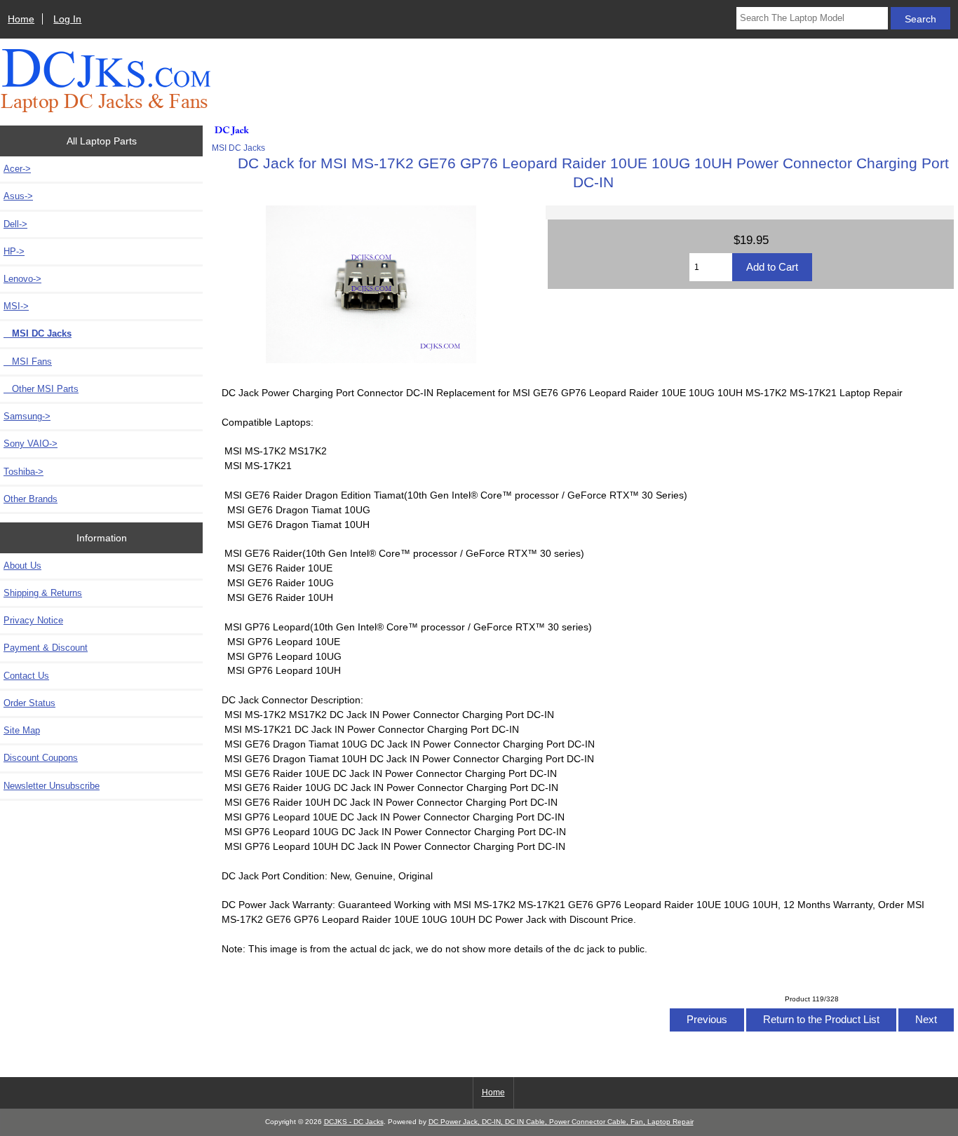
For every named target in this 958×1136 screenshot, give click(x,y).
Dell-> (15, 224)
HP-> (14, 251)
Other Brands (31, 499)
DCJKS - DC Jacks (354, 1121)
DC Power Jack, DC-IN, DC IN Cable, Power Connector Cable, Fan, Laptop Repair (561, 1121)
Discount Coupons (41, 757)
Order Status (29, 703)
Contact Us (26, 675)
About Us (22, 565)
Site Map (22, 730)
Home (21, 19)
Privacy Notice (33, 620)
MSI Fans (28, 361)
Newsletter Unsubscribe (52, 785)
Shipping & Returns (43, 593)
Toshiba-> (23, 471)
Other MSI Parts (41, 389)
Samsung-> (27, 416)
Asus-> (18, 196)
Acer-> (17, 168)
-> (16, 306)
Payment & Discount (46, 647)
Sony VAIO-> (31, 443)
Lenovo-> (22, 278)
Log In (67, 19)
